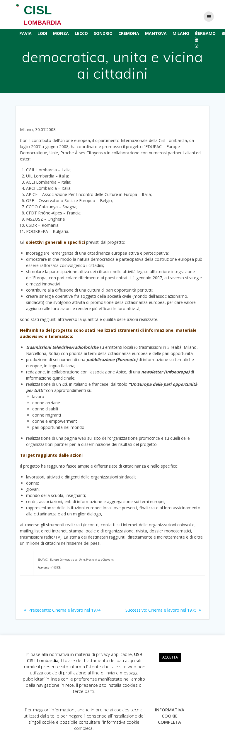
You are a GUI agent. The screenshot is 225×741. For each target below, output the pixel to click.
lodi (42, 33)
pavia (25, 33)
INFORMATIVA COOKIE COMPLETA (169, 716)
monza (61, 33)
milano (181, 33)
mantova (156, 33)
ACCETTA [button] (170, 657)
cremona (128, 33)
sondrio (103, 33)
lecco (81, 33)
